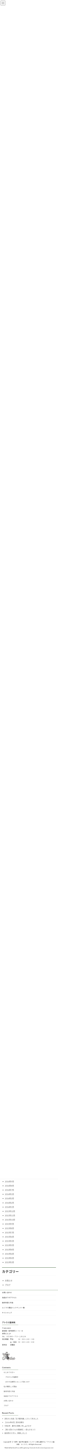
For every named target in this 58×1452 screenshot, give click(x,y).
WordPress (16, 1448)
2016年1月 (9, 1207)
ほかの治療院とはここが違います (17, 1382)
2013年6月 (9, 1254)
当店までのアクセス (9, 1298)
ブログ (8, 1285)
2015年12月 (10, 1211)
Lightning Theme (28, 1448)
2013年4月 (9, 1258)
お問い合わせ (7, 1293)
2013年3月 (9, 1262)
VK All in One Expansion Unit (44, 1448)
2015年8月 (9, 1228)
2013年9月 (9, 1245)
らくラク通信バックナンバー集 (13, 1308)
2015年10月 (10, 1220)
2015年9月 (9, 1224)
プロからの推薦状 (11, 1377)
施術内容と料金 (7, 1303)
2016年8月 (9, 1186)
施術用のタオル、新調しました (15, 1433)
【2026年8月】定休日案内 (14, 1422)
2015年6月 (9, 1237)
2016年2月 (9, 1203)
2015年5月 (9, 1241)
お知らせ (8, 1280)
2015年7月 (9, 1232)
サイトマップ (7, 1313)
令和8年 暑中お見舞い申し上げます (17, 1426)
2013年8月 (9, 1249)
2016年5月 (9, 1194)
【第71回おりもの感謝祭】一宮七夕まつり (19, 1430)
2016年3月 (9, 1198)
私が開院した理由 (10, 1387)
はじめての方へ (9, 1372)
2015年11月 (10, 1215)
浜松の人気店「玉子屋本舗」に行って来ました (21, 1419)
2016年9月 (9, 1181)
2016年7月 (9, 1190)
